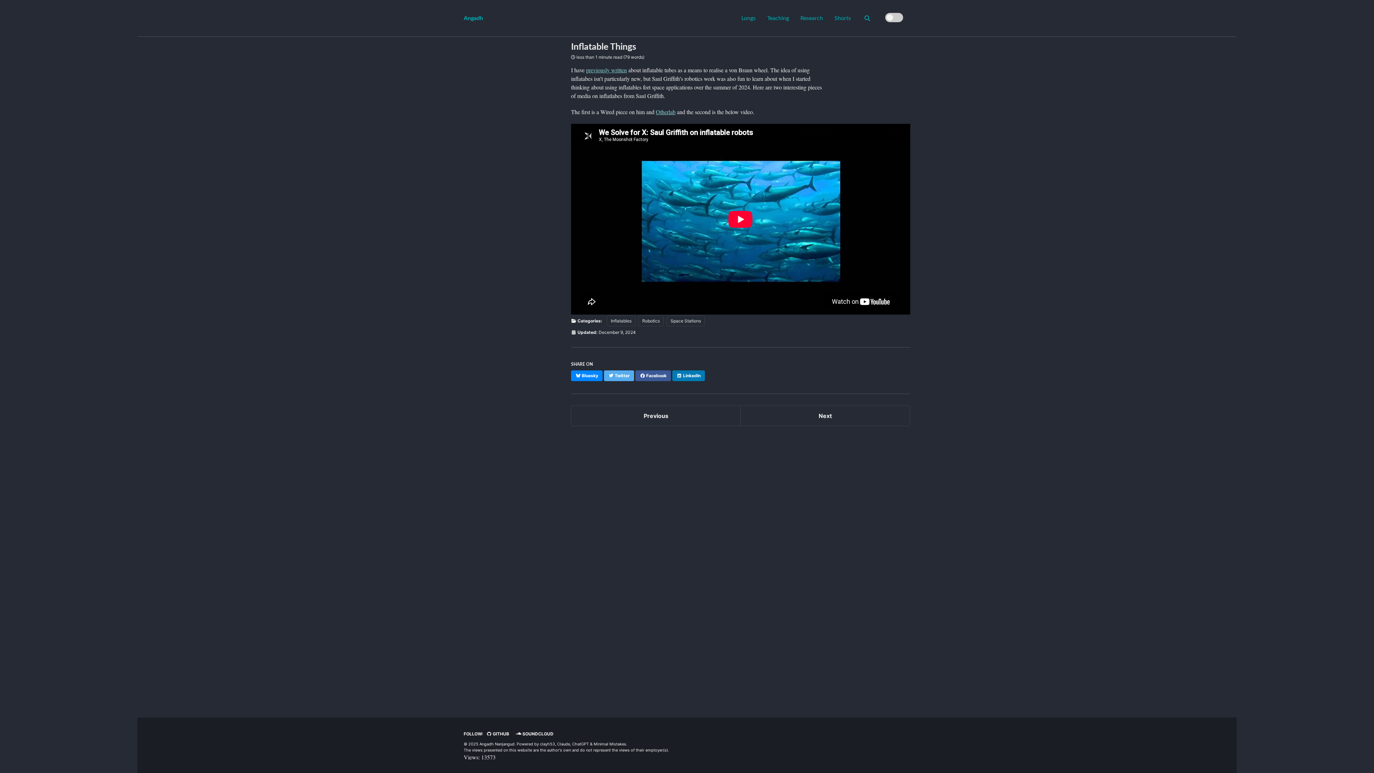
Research (811, 18)
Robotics (651, 321)
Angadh (473, 18)
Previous (656, 415)
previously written (606, 70)
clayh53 (547, 744)
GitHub (500, 733)
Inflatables (621, 321)
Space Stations (686, 321)
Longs (748, 18)
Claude (563, 744)
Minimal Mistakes (610, 744)
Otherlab (666, 112)
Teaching (778, 18)
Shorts (842, 18)
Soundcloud (537, 733)
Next (825, 415)
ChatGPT (580, 744)
